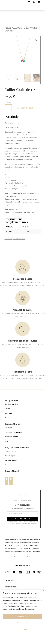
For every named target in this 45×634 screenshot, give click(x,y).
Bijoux (26, 28)
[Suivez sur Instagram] (11, 481)
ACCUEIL (17, 28)
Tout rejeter (22, 629)
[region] (22, 611)
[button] (36, 40)
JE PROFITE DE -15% (22, 519)
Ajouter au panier (26, 107)
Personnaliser (22, 623)
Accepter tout (23, 616)
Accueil (8, 28)
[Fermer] (43, 590)
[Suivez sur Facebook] (6, 481)
